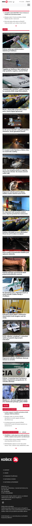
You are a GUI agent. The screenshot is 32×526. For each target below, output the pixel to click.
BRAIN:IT (10, 517)
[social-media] (2, 502)
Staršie (26, 406)
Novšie (6, 406)
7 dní (19, 432)
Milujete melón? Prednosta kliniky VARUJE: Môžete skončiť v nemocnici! (15, 18)
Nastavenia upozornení (11, 482)
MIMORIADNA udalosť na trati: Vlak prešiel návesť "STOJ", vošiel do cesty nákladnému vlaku (17, 444)
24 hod (24, 432)
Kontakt (6, 470)
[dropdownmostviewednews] (16, 429)
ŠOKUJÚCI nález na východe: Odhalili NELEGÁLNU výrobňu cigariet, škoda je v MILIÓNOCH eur (15, 418)
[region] (13, 2)
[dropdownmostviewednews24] (16, 448)
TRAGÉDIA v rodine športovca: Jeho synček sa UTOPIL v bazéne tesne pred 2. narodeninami (17, 436)
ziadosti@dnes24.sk (6, 499)
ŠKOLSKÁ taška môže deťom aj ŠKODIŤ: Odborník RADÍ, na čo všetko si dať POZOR (15, 22)
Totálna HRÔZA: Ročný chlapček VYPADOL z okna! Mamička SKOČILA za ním (16, 440)
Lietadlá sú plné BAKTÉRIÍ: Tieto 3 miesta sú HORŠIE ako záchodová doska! (17, 13)
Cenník (6, 473)
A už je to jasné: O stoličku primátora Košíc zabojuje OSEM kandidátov (16, 413)
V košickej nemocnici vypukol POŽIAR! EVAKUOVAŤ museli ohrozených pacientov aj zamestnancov (16, 424)
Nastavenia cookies (10, 479)
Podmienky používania (10, 476)
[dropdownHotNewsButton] (16, 26)
